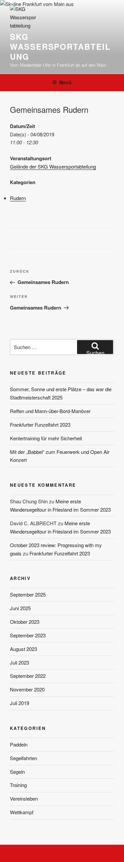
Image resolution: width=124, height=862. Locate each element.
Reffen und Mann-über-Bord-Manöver (50, 410)
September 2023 (28, 635)
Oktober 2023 (24, 621)
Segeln (17, 771)
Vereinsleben (24, 798)
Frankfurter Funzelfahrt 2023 (40, 424)
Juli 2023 (19, 662)
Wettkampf (21, 812)
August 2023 (23, 648)
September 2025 (28, 594)
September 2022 (28, 675)
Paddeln (18, 744)
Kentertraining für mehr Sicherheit (46, 438)
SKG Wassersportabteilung (60, 46)
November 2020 (27, 689)
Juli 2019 (19, 702)
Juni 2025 (20, 608)
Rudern (18, 197)
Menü (65, 82)
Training (18, 784)
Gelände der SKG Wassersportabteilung (53, 166)
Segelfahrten (23, 757)
